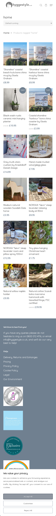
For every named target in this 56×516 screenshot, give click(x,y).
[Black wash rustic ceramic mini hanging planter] (15, 100)
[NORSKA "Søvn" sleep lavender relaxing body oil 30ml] (40, 189)
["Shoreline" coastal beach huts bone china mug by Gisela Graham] (15, 54)
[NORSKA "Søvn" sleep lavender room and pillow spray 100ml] (15, 232)
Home (6, 32)
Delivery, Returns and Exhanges (20, 357)
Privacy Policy (10, 366)
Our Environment (12, 379)
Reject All (28, 510)
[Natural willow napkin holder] (15, 275)
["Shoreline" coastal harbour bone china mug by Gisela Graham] (40, 54)
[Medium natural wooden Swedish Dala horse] (15, 189)
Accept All (28, 496)
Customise (28, 503)
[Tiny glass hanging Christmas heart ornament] (40, 232)
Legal (6, 374)
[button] (51, 5)
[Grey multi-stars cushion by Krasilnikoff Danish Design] (15, 146)
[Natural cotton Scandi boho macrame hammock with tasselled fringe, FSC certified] (40, 275)
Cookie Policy (10, 370)
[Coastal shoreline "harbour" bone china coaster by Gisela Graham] (40, 100)
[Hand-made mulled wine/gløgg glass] (40, 146)
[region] (28, 492)
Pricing (7, 361)
